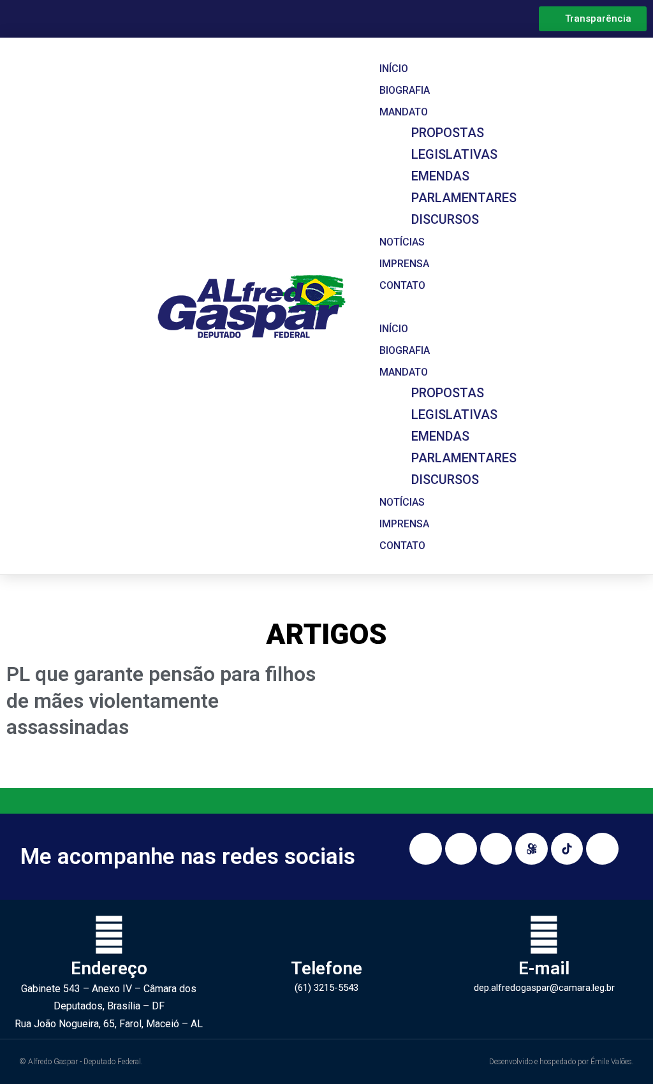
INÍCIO (393, 68)
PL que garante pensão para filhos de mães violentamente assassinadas (161, 700)
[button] (431, 306)
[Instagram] (425, 849)
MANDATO (403, 112)
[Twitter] (602, 849)
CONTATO (402, 285)
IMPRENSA (404, 264)
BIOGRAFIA (404, 90)
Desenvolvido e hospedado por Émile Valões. (561, 1061)
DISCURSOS (445, 219)
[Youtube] (496, 849)
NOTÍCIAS (402, 242)
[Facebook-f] (461, 849)
